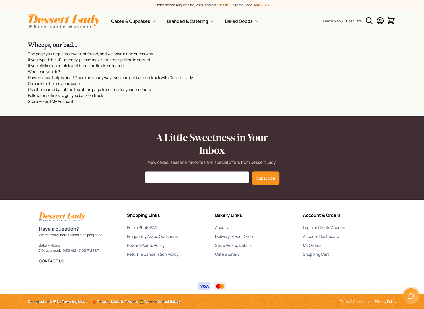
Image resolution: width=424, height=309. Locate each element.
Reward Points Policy (146, 245)
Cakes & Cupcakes (130, 21)
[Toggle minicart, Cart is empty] (391, 21)
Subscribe (265, 178)
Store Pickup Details (233, 245)
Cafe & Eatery (227, 254)
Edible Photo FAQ (142, 227)
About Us (223, 227)
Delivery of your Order (234, 236)
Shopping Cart (316, 254)
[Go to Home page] (63, 21)
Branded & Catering (187, 21)
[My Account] (380, 21)
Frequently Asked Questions (152, 236)
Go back (35, 83)
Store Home (38, 101)
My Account (62, 101)
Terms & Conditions (355, 301)
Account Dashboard (321, 236)
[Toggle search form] (369, 21)
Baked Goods (239, 21)
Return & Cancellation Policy (152, 254)
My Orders (312, 245)
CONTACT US (51, 261)
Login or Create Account (325, 227)
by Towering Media (72, 301)
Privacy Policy (385, 301)
